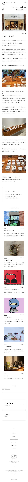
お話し (6, 388)
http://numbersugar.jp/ (8, 181)
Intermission (14, 439)
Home (14, 433)
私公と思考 (14, 442)
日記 (9, 388)
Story (14, 436)
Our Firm (14, 445)
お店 (3, 388)
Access (14, 448)
